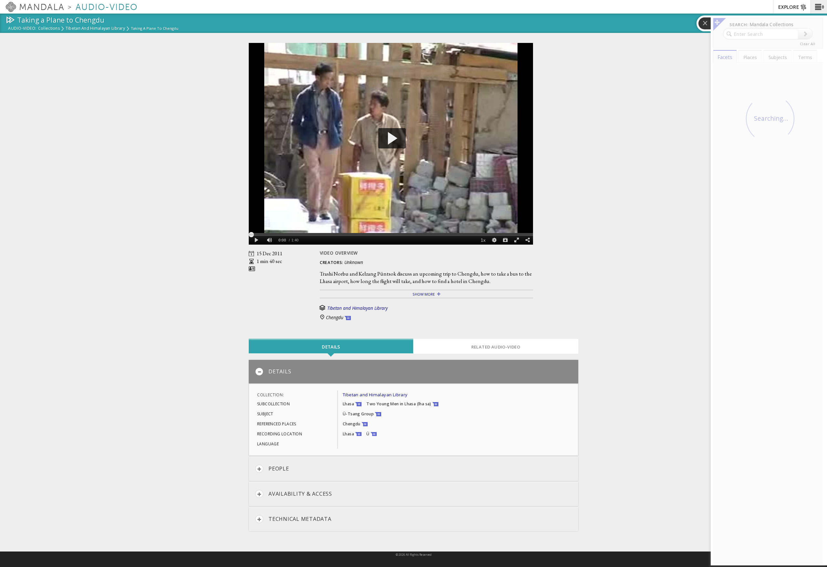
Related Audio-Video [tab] (495, 347)
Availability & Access (300, 493)
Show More (424, 294)
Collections (49, 28)
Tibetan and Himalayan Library (95, 28)
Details (279, 371)
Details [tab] (331, 347)
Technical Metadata (299, 518)
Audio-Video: (22, 28)
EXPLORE (788, 7)
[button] (819, 7)
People (278, 468)
